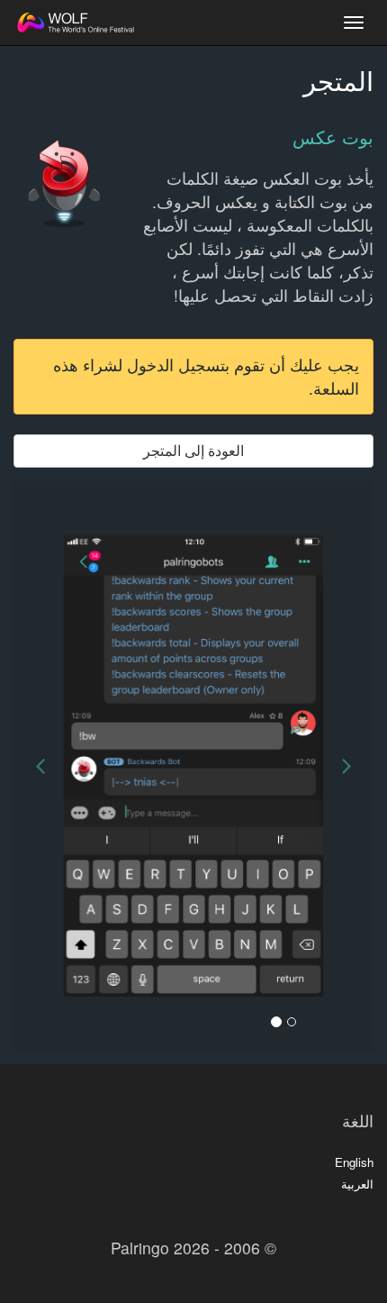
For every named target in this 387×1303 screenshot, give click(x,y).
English (354, 1162)
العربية (357, 1183)
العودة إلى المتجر (193, 450)
